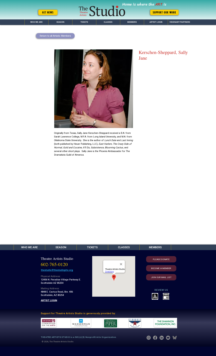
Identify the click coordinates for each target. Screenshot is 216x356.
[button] (60, 22)
